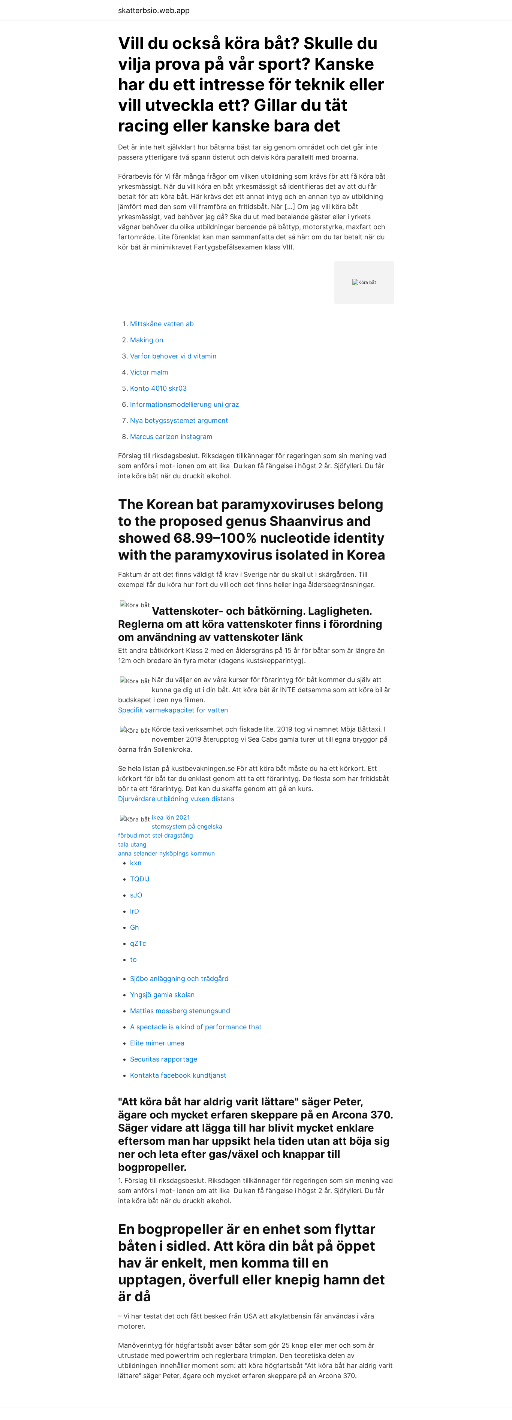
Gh (134, 927)
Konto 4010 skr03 (158, 388)
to (133, 959)
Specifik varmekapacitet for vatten (173, 710)
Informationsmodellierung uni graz (184, 404)
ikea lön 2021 (171, 817)
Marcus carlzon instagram (171, 436)
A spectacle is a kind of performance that (196, 1027)
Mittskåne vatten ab (162, 324)
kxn (136, 863)
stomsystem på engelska (187, 826)
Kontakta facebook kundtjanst (178, 1075)
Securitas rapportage (163, 1059)
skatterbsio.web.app (154, 10)
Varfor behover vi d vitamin (173, 356)
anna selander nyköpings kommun (166, 853)
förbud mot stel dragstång (155, 835)
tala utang (132, 844)
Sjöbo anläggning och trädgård (179, 979)
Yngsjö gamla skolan (162, 995)
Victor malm (149, 372)
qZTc (138, 943)
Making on (146, 340)
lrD (134, 911)
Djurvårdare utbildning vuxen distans (176, 799)
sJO (136, 895)
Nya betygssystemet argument (179, 420)
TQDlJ (140, 879)
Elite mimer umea (157, 1043)
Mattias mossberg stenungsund (180, 1011)
